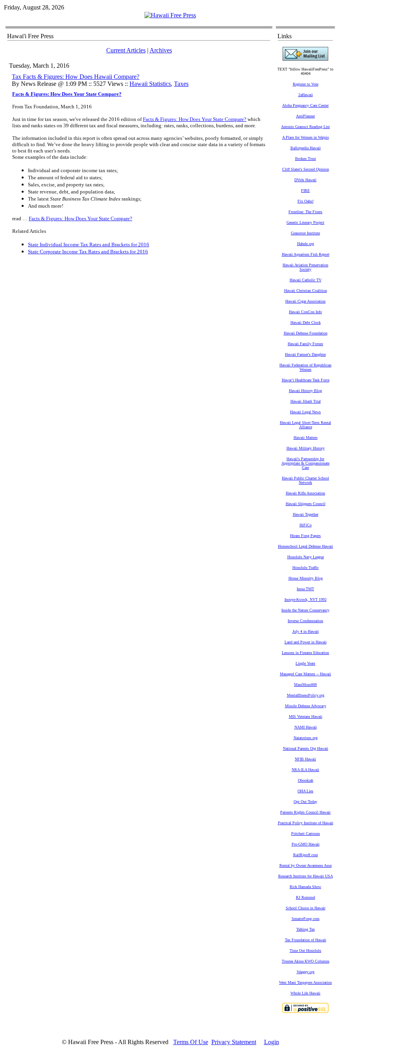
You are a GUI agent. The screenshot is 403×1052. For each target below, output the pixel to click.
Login (271, 1042)
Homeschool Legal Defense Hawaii (305, 546)
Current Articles (126, 50)
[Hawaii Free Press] (170, 15)
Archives (161, 50)
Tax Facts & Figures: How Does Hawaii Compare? (75, 76)
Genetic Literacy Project (305, 222)
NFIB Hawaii (305, 759)
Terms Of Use (190, 1042)
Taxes (181, 83)
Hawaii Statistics (150, 83)
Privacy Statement (233, 1042)
